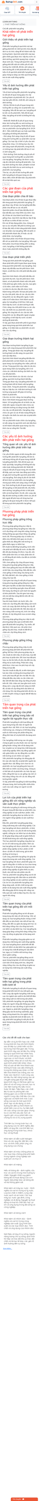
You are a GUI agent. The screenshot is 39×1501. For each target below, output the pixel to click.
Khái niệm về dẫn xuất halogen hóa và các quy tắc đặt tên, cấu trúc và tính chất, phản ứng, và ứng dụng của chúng (18, 1142)
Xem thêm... (7, 1249)
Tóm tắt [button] (6, 81)
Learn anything (10, 21)
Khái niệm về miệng (13, 1164)
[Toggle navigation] (36, 1)
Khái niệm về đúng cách (15, 1213)
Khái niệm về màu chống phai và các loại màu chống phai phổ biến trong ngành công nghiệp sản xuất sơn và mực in (19, 1155)
